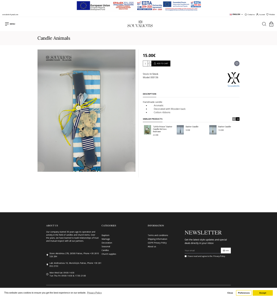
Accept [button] (262, 293)
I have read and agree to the (206, 256)
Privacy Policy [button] (94, 293)
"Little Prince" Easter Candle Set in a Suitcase (162, 129)
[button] (234, 119)
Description (149, 94)
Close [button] (230, 293)
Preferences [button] (244, 293)
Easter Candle (192, 126)
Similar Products (152, 119)
